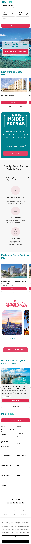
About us (19, 430)
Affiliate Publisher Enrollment (6, 442)
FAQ (18, 436)
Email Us (3, 434)
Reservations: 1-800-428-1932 (7, 430)
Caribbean (4, 492)
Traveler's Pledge (21, 458)
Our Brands (20, 433)
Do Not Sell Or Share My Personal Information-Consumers (13, 514)
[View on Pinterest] (23, 503)
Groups (19, 440)
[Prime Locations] (15, 231)
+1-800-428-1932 (15, 500)
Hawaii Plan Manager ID (6, 512)
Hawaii (3, 489)
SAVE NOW (15, 153)
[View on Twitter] (7, 503)
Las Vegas (12, 338)
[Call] (23, 1)
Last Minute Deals (11, 72)
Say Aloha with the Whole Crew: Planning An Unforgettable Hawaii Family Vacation (14, 387)
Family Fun (4, 478)
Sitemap (19, 475)
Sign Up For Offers (22, 455)
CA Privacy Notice (21, 472)
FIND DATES (14, 102)
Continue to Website (15, 541)
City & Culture (5, 462)
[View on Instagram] (16, 503)
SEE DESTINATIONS (15, 350)
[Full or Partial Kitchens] (15, 190)
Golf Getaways (5, 475)
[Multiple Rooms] (15, 211)
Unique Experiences (6, 465)
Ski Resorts (4, 468)
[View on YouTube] (13, 503)
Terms (18, 465)
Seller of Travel (5, 446)
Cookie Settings (15, 537)
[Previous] (1, 48)
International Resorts (6, 455)
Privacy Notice (20, 468)
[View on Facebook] (10, 503)
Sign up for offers (15, 420)
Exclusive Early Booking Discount (15, 257)
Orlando (3, 482)
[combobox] (15, 8)
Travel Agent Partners (7, 438)
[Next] (29, 48)
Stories (18, 443)
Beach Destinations (6, 458)
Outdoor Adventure (6, 472)
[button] (27, 2)
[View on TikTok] (20, 503)
